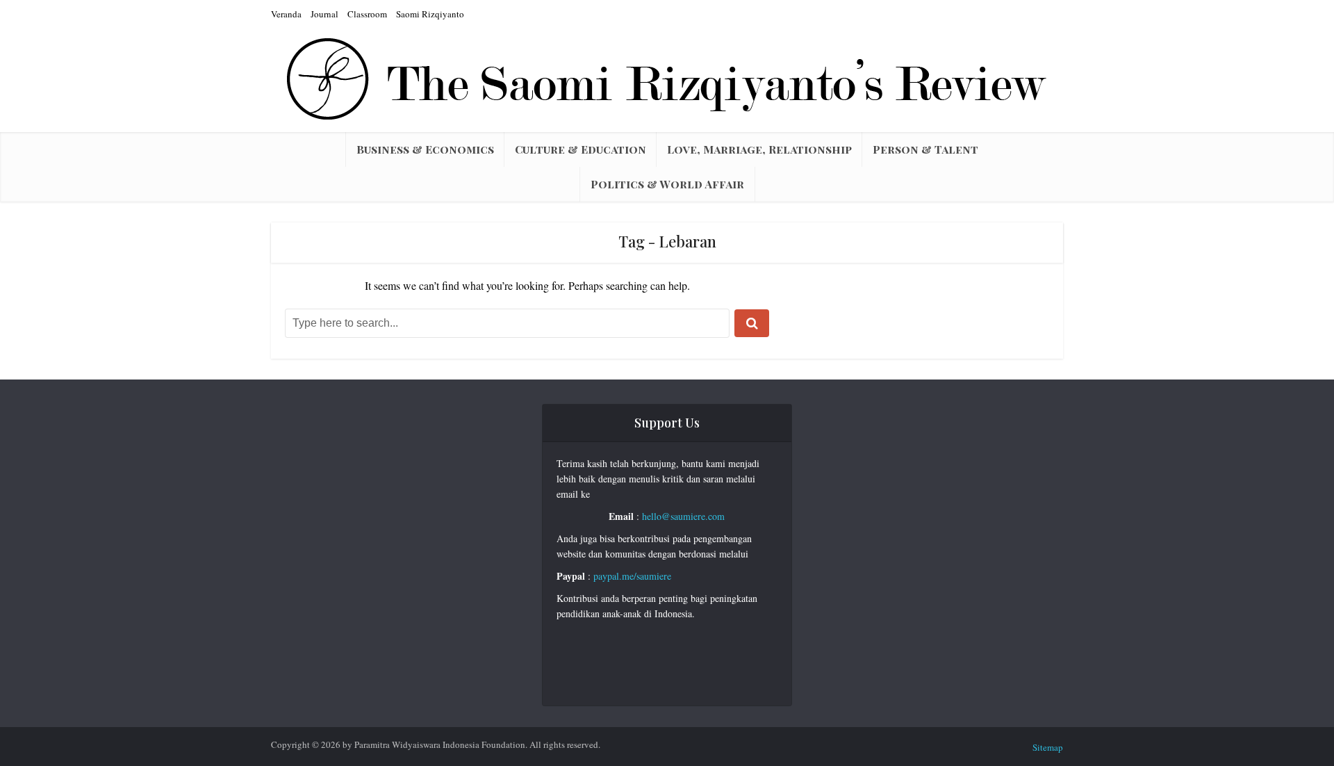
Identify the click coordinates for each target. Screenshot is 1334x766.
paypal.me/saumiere (632, 575)
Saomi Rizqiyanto (430, 14)
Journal (324, 14)
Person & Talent (925, 149)
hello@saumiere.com (683, 516)
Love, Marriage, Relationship (759, 149)
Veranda (286, 14)
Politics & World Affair (667, 184)
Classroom (367, 14)
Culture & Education (580, 149)
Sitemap (1047, 747)
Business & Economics (425, 149)
